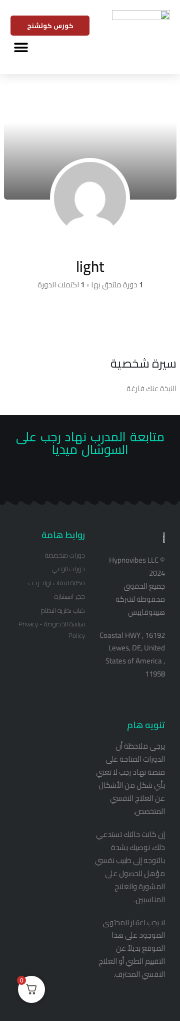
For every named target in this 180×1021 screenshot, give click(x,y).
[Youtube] (82, 481)
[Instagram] (66, 481)
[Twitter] (113, 481)
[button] (21, 48)
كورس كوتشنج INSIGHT (50, 28)
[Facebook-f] (98, 481)
